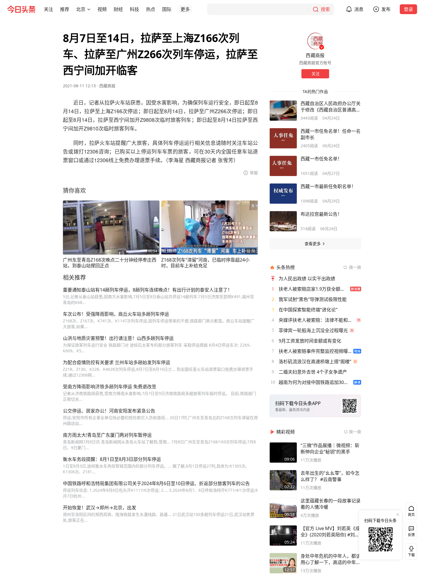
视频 (102, 9)
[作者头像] (315, 41)
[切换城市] (89, 9)
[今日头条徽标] (21, 9)
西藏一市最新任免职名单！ (328, 186)
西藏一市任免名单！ (321, 159)
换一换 (355, 267)
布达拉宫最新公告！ (321, 214)
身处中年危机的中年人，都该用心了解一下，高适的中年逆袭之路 (331, 559)
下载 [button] (410, 550)
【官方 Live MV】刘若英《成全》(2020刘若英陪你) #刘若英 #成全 (330, 531)
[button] (48, 9)
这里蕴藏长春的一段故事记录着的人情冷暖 (331, 503)
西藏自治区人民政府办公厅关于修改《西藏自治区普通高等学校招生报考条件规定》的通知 (331, 106)
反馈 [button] (411, 534)
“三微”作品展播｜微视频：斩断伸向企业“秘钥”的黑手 (330, 448)
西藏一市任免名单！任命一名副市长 (331, 134)
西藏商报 (107, 85)
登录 (408, 9)
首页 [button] (411, 514)
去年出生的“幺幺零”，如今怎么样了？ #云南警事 (330, 476)
